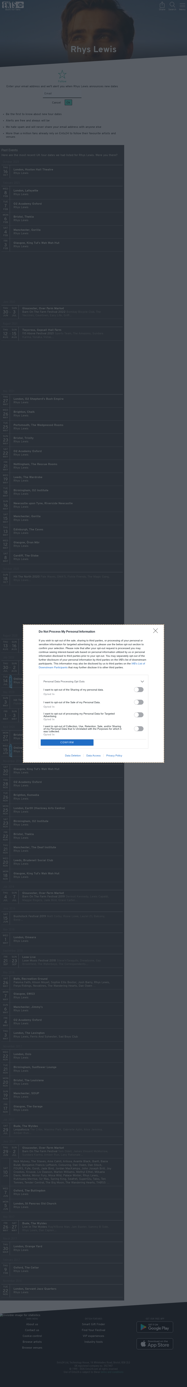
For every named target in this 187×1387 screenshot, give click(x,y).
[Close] (156, 631)
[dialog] (93, 693)
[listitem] (93, 681)
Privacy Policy (114, 755)
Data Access (93, 755)
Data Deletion (73, 755)
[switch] (139, 689)
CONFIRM (67, 742)
